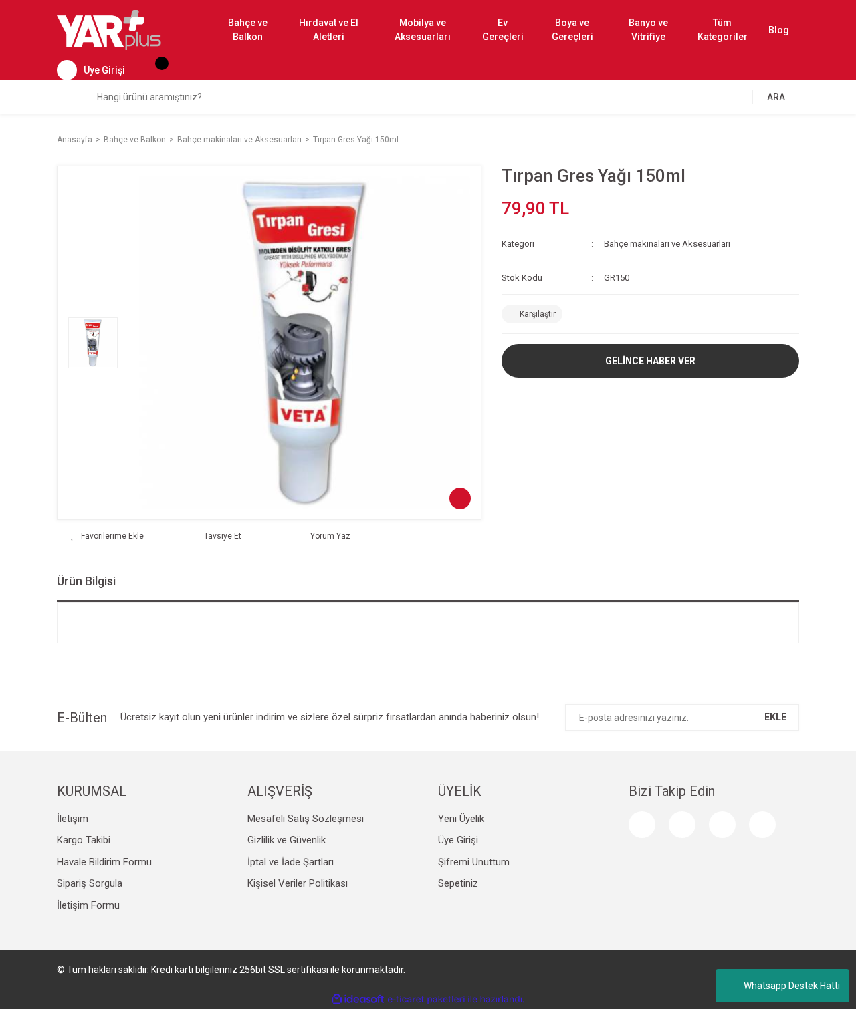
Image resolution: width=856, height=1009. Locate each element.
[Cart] (155, 70)
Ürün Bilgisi (86, 581)
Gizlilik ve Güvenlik (286, 840)
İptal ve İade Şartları (290, 862)
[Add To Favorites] (107, 536)
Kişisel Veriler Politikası (297, 883)
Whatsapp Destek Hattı (792, 985)
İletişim (72, 819)
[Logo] (109, 29)
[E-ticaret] (426, 1000)
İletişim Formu (88, 905)
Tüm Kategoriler (723, 29)
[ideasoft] (358, 999)
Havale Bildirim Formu (104, 862)
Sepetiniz (458, 883)
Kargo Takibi (83, 840)
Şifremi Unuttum (474, 862)
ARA (776, 97)
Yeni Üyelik (461, 819)
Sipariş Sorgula (89, 883)
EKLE (775, 717)
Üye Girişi (458, 840)
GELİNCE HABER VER (650, 360)
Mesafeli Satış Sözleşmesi (305, 819)
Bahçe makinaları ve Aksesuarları (667, 244)
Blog (778, 30)
